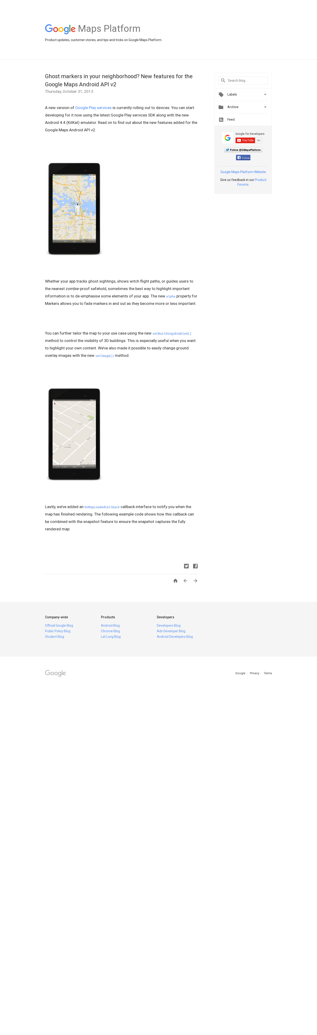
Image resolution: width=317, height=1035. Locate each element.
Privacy (255, 673)
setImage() (104, 356)
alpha (170, 296)
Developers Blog (169, 625)
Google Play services (93, 107)
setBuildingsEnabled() (171, 333)
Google (240, 673)
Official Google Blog (59, 625)
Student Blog (54, 636)
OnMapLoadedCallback (102, 507)
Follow (246, 158)
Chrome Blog (110, 631)
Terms (268, 673)
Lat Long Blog (111, 636)
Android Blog (110, 625)
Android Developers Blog (175, 636)
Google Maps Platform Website (243, 172)
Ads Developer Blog (171, 631)
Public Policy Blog (57, 631)
